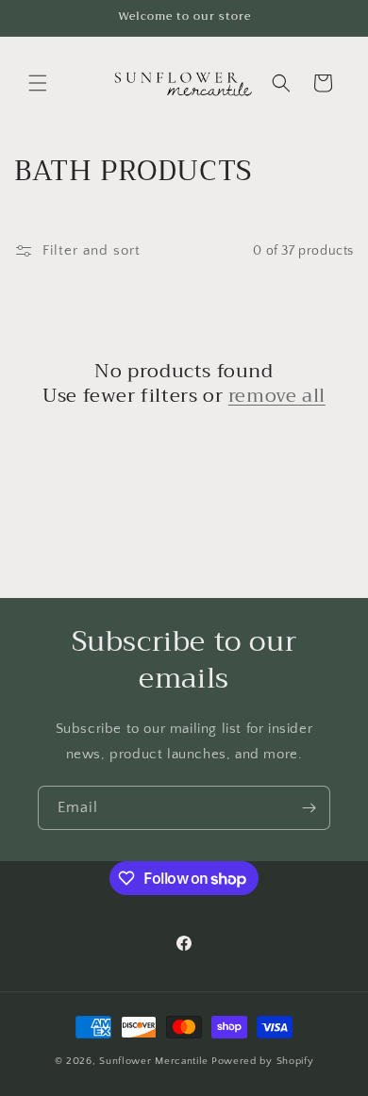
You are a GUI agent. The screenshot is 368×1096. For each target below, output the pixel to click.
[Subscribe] (308, 808)
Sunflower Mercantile (154, 1061)
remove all (277, 396)
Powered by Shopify (262, 1061)
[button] (38, 83)
